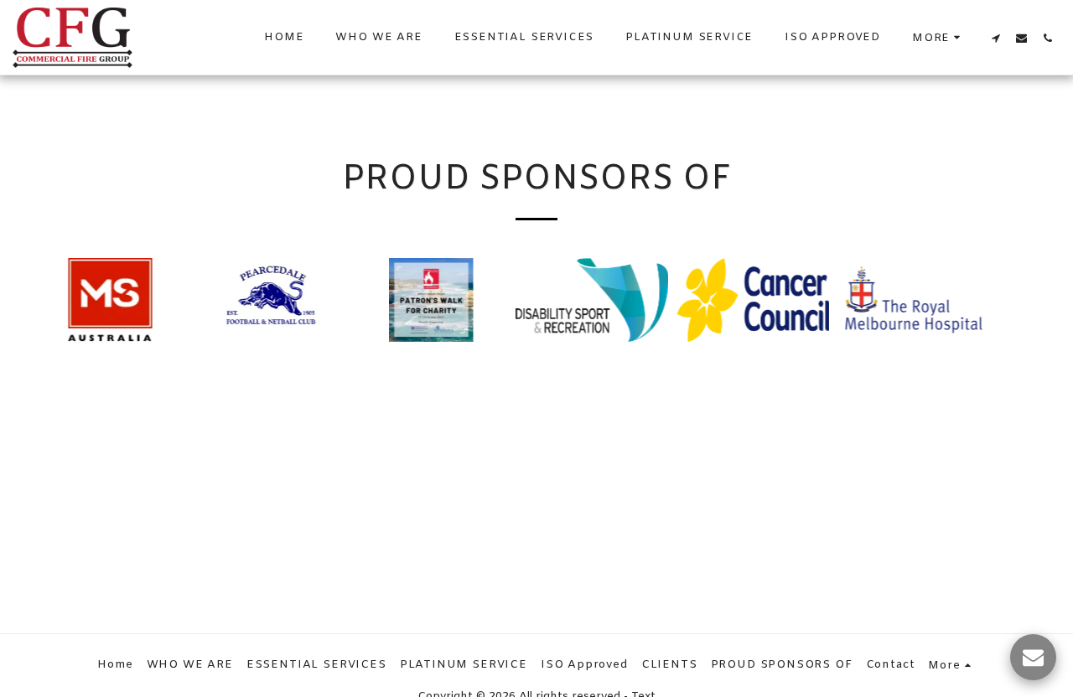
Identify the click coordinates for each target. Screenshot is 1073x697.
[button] (995, 38)
